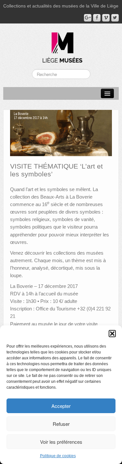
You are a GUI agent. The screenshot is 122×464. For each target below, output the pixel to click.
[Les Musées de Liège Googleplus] (87, 18)
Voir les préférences (61, 441)
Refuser (61, 423)
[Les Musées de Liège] (61, 45)
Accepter (61, 405)
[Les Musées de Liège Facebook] (97, 18)
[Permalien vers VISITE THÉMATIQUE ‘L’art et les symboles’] (61, 134)
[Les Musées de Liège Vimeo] (106, 18)
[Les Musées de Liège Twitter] (115, 18)
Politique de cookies (58, 456)
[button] (112, 333)
